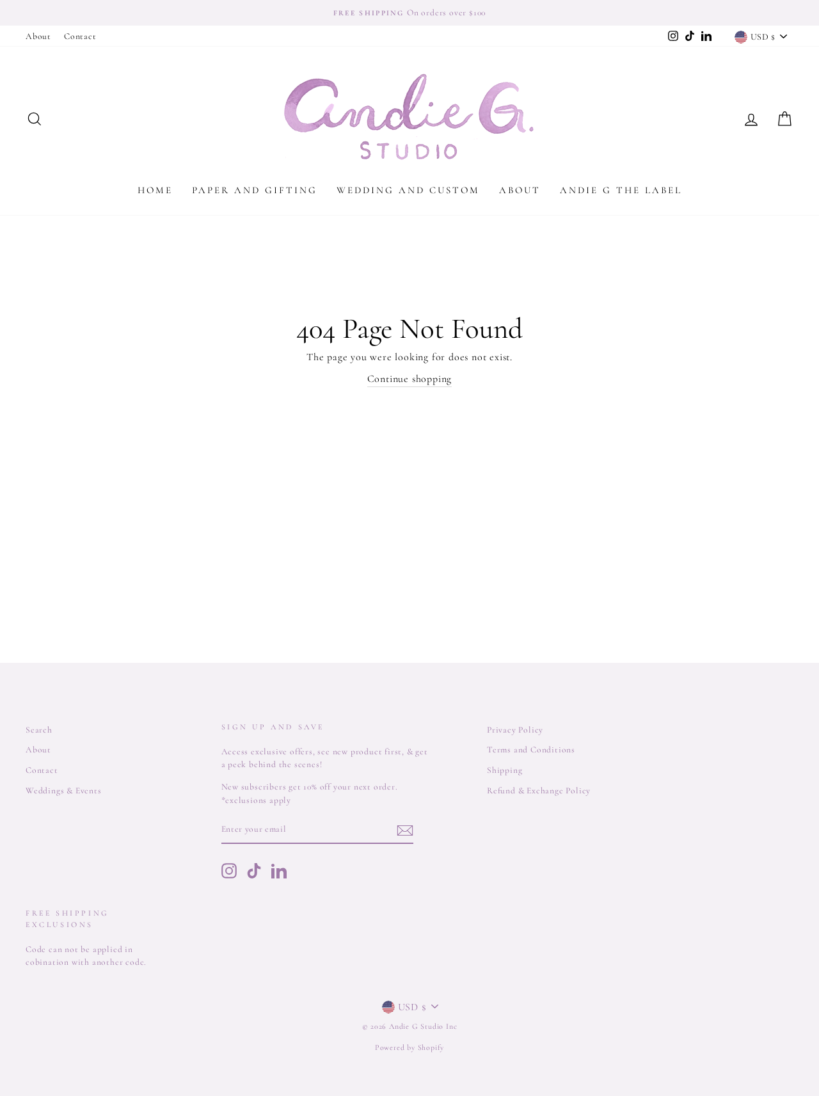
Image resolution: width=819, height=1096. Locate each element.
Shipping (504, 770)
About (38, 36)
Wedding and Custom (408, 190)
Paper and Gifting (254, 190)
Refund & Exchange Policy (539, 790)
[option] (409, 12)
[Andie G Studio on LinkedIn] (279, 870)
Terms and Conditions (531, 749)
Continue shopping (409, 378)
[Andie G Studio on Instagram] (229, 870)
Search (39, 729)
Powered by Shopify (409, 1047)
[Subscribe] (405, 830)
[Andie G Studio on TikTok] (254, 870)
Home (155, 190)
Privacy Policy (515, 729)
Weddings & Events (64, 790)
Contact (80, 36)
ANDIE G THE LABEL (621, 190)
